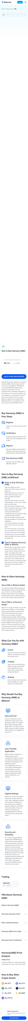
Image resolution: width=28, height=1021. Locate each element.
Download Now (14, 1018)
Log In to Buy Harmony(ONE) (14, 376)
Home (3, 9)
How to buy (9, 9)
